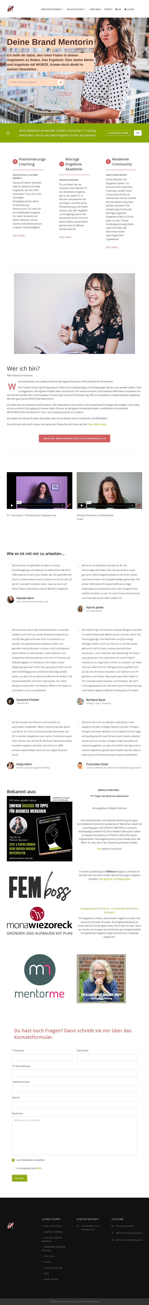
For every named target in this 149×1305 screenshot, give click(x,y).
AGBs (39, 1168)
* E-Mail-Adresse (21, 1066)
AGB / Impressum (52, 1225)
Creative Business (51, 9)
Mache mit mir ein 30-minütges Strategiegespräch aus (74, 438)
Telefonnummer (21, 1081)
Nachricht (17, 1113)
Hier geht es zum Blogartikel (114, 879)
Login (130, 9)
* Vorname (18, 1050)
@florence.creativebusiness (129, 1232)
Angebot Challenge (53, 1231)
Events (108, 9)
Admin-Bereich (51, 1279)
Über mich (95, 9)
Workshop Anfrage (53, 1267)
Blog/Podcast (75, 9)
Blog (46, 1273)
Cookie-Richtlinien (118, 132)
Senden (19, 1178)
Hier (99, 848)
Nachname (82, 1050)
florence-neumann (125, 1225)
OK (137, 132)
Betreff (16, 1097)
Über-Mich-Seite (97, 424)
